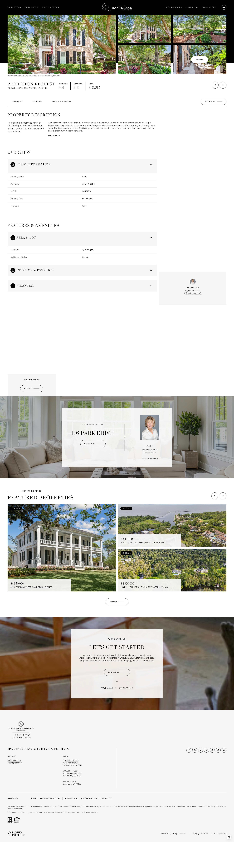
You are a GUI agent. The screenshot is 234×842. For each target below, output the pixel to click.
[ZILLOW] (224, 750)
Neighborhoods (174, 7)
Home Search (32, 7)
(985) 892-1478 (209, 7)
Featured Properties (50, 798)
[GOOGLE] (218, 750)
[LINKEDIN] (200, 750)
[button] (213, 101)
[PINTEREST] (212, 750)
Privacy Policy (220, 833)
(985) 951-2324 (71, 771)
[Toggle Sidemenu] (224, 7)
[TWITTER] (206, 750)
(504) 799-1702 (71, 760)
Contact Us (192, 7)
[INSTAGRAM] (194, 750)
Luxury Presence (179, 833)
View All (199, 60)
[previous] (214, 495)
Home (33, 798)
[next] (223, 495)
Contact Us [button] (107, 798)
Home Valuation (50, 7)
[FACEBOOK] (188, 750)
